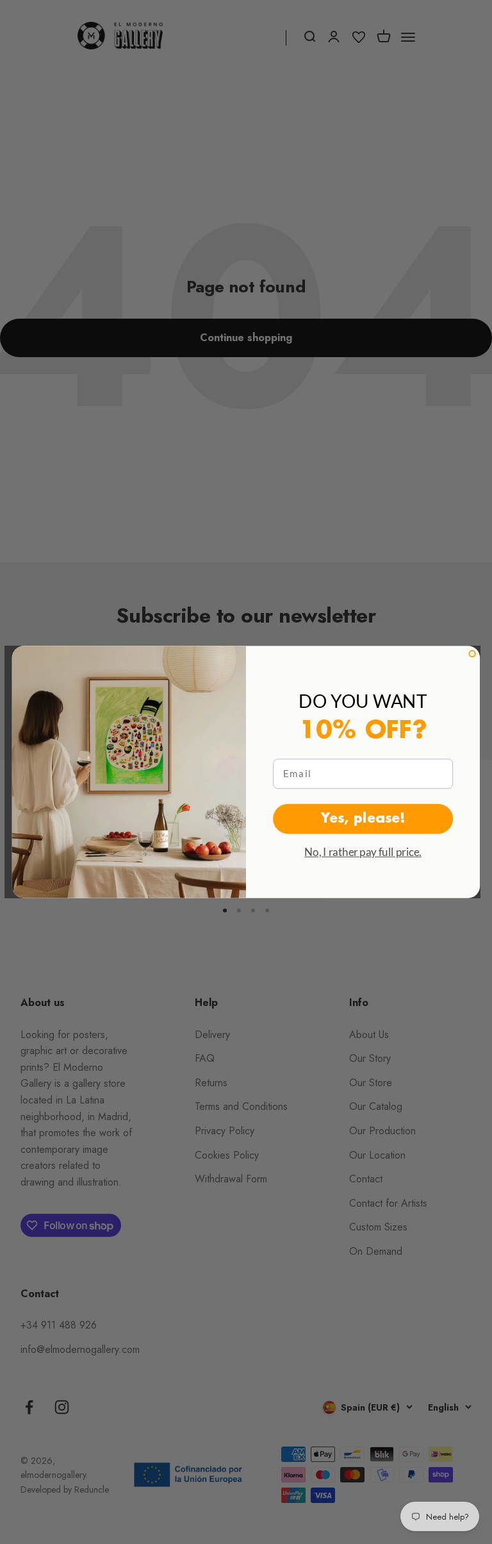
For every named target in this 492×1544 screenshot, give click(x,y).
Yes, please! (363, 818)
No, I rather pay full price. (363, 852)
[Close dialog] (472, 654)
